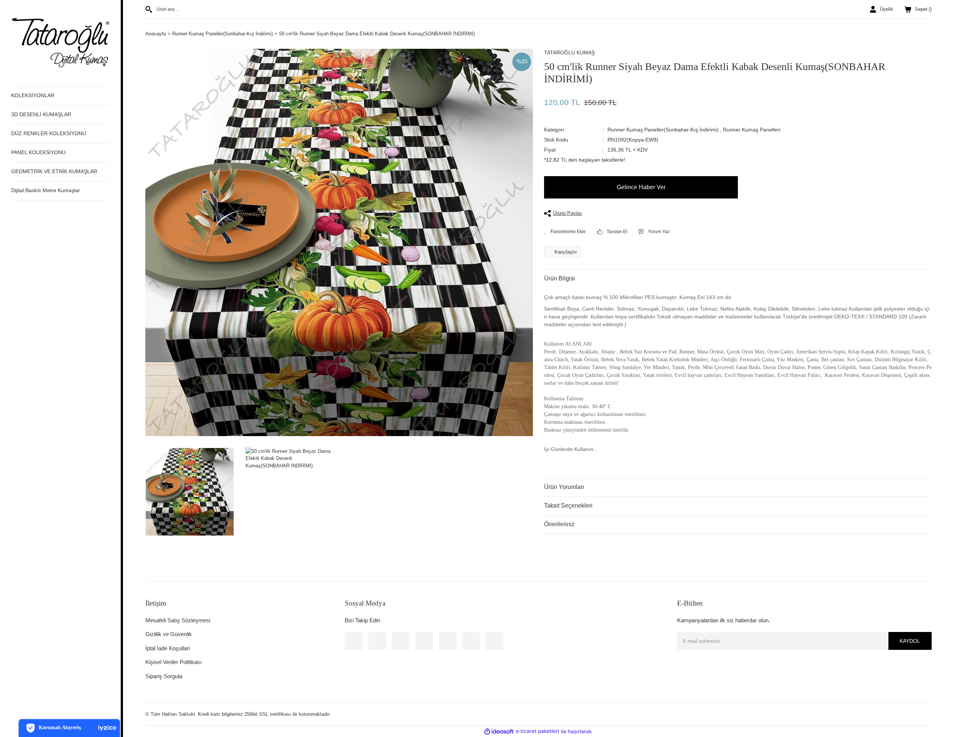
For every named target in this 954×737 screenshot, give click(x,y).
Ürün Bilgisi (559, 278)
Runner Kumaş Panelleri (751, 130)
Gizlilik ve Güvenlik (168, 634)
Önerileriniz (559, 524)
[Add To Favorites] (565, 231)
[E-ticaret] (537, 731)
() (923, 9)
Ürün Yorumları (564, 487)
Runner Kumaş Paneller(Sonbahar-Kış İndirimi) (662, 130)
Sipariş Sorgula (163, 676)
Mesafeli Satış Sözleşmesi (177, 620)
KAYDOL (910, 641)
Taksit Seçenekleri (568, 505)
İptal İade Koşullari (167, 648)
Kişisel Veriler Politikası (173, 662)
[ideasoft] (499, 731)
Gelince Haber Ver (641, 187)
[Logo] (60, 42)
